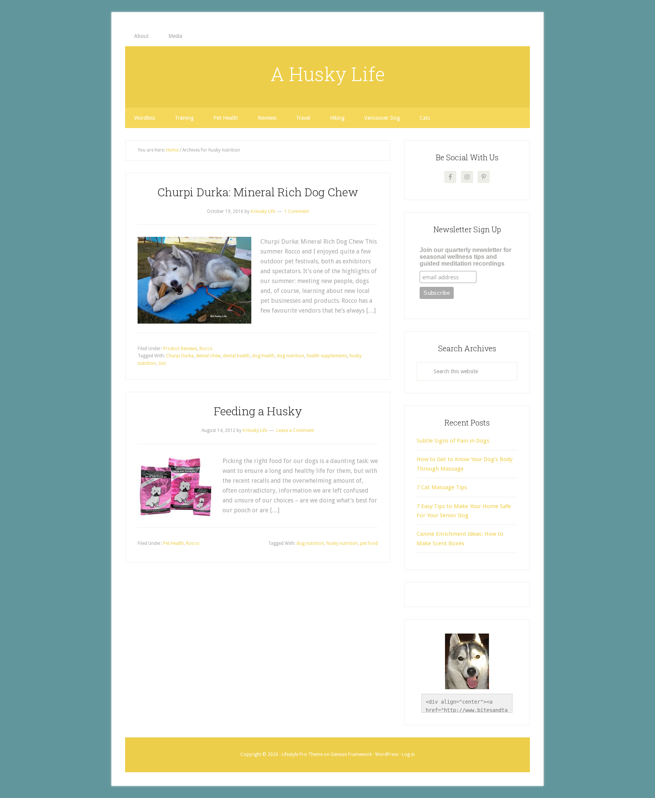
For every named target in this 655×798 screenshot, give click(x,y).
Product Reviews (180, 348)
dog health (263, 355)
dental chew (208, 355)
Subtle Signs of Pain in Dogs (453, 440)
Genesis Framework (351, 754)
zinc (162, 363)
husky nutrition (342, 543)
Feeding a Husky (258, 411)
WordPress (386, 754)
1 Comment (296, 211)
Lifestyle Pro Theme (302, 754)
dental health (236, 355)
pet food (369, 543)
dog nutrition (290, 355)
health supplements (327, 355)
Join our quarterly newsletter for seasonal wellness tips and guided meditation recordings (465, 257)
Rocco (206, 348)
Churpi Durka (180, 355)
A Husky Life (327, 73)
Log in (408, 754)
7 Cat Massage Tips (442, 487)
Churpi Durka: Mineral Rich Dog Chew (257, 192)
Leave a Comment (295, 430)
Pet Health (173, 543)
